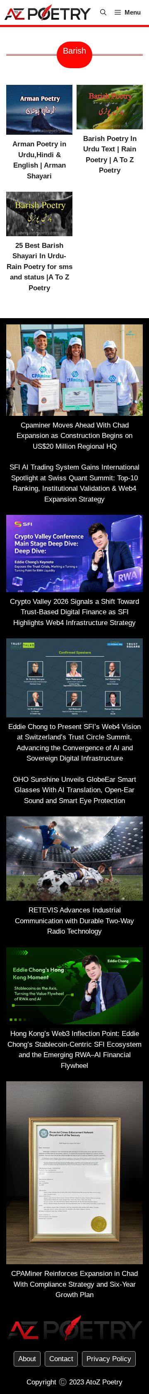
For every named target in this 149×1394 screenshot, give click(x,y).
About (27, 1359)
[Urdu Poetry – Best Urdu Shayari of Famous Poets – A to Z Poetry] (47, 12)
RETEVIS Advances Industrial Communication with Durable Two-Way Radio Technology (74, 920)
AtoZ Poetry (104, 1382)
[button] (103, 12)
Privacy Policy (109, 1359)
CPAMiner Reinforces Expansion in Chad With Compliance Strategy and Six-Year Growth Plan (74, 1284)
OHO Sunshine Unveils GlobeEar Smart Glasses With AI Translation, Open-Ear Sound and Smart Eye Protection (74, 790)
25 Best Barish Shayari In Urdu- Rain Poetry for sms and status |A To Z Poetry (39, 267)
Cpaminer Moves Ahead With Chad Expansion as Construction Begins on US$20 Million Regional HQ (74, 435)
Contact (61, 1359)
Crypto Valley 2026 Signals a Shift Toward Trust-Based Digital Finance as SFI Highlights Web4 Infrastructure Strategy (74, 612)
